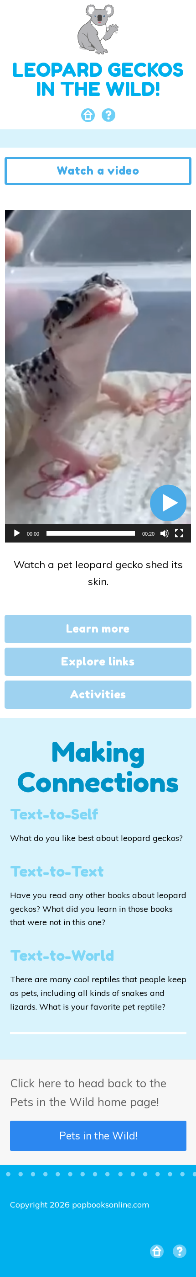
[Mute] (164, 533)
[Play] (16, 533)
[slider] (90, 533)
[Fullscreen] (179, 533)
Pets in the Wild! (98, 1135)
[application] (98, 376)
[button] (168, 502)
